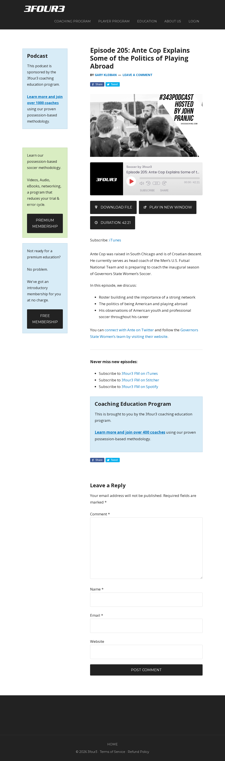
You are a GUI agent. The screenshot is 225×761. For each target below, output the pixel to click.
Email (96, 615)
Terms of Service (112, 752)
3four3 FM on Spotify (140, 386)
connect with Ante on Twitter (129, 329)
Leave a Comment (137, 75)
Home (112, 744)
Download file (116, 207)
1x (156, 183)
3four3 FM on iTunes (140, 373)
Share (164, 190)
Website (97, 641)
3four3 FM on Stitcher (140, 379)
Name (96, 589)
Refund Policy (138, 752)
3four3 (44, 8)
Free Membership (45, 319)
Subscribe (147, 190)
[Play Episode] (131, 181)
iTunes (115, 240)
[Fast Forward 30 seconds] (164, 183)
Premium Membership (45, 223)
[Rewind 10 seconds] (148, 183)
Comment (100, 513)
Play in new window (170, 207)
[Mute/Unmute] (142, 183)
